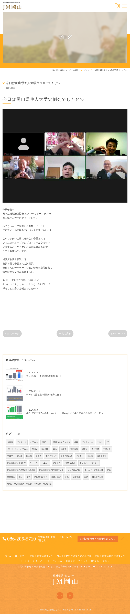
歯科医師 (74, 449)
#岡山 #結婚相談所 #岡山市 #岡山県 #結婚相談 (29, 484)
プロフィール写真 (14, 456)
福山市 (63, 449)
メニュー (45, 463)
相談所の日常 (97, 477)
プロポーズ (21, 442)
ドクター (79, 456)
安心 (21, 477)
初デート (45, 442)
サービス (33, 463)
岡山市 (90, 456)
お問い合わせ (70, 463)
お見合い (34, 442)
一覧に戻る (65, 333)
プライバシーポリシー (89, 463)
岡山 (109, 470)
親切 (28, 477)
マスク (100, 442)
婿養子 (85, 449)
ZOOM (34, 449)
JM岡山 (95, 561)
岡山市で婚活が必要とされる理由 (74, 556)
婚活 (55, 449)
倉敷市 (10, 442)
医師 (86, 477)
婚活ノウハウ (51, 456)
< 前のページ (12, 333)
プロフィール (87, 442)
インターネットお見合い (17, 449)
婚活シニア (56, 477)
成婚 (76, 442)
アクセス (56, 463)
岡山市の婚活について (16, 463)
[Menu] (124, 5)
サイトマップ (105, 566)
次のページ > (118, 333)
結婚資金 (76, 477)
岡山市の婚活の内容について (51, 470)
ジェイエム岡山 (74, 470)
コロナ (38, 456)
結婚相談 (11, 477)
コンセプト (101, 456)
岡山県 (29, 456)
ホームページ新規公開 (94, 470)
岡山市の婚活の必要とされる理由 (21, 470)
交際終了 (107, 449)
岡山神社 (45, 449)
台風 (67, 477)
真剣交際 (95, 449)
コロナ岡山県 (66, 456)
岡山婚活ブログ (40, 477)
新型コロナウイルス (61, 442)
